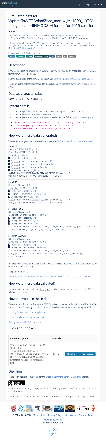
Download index (88, 354)
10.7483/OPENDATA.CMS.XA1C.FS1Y (29, 48)
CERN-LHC (72, 56)
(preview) (31, 158)
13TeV (59, 56)
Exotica (29, 56)
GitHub (73, 415)
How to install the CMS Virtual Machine (26, 317)
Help (66, 415)
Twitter (82, 415)
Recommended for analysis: (25, 111)
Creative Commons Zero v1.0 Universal (63, 376)
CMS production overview (74, 141)
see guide (88, 117)
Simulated (20, 56)
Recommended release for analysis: (24, 114)
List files (72, 354)
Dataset (11, 56)
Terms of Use (39, 415)
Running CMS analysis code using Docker (27, 312)
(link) (50, 161)
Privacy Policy (54, 415)
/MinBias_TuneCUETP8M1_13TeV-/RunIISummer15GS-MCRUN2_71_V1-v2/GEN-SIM (50, 276)
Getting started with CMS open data (24, 322)
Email (90, 415)
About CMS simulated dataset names (76, 78)
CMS (52, 56)
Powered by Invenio (53, 419)
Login (79, 4)
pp (65, 56)
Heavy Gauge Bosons (41, 56)
